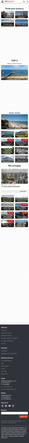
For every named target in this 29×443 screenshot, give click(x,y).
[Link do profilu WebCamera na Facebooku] (2, 405)
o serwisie (3, 330)
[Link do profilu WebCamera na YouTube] (9, 405)
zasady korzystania (6, 333)
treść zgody (4, 351)
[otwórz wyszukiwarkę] (24, 1)
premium (3, 343)
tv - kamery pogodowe (7, 341)
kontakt (3, 368)
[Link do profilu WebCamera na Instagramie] (13, 405)
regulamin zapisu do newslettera (9, 338)
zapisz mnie (23, 416)
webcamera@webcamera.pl (8, 389)
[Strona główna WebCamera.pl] (7, 1)
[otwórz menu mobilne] (27, 1)
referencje (3, 371)
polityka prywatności (6, 335)
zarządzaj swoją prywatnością (9, 353)
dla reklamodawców (6, 361)
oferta (2, 363)
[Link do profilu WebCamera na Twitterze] (6, 405)
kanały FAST (4, 374)
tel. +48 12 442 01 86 (6, 387)
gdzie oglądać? (5, 366)
